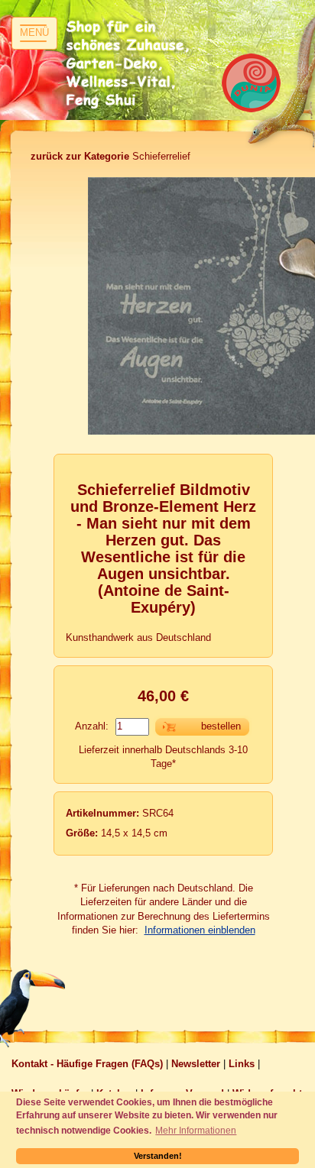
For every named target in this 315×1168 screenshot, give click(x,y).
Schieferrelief (110, 156)
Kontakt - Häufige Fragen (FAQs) (87, 1063)
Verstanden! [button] (158, 1155)
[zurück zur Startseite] (130, 65)
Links (242, 1063)
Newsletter (195, 1063)
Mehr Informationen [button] (195, 1130)
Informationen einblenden (200, 930)
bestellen (221, 726)
